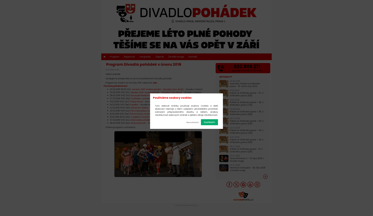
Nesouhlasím (192, 122)
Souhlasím (209, 122)
